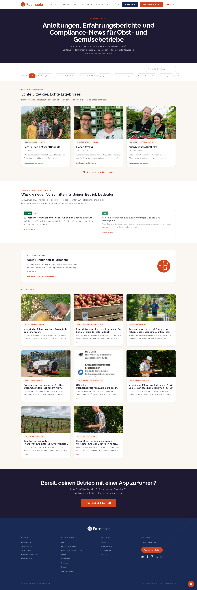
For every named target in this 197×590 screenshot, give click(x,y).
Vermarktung (26, 550)
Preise (89, 4)
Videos (63, 554)
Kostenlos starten (151, 4)
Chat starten (106, 550)
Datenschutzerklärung (168, 583)
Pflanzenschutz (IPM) (87, 76)
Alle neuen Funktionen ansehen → (42, 276)
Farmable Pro (26, 542)
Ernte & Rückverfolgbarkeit (124, 76)
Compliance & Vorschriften (66, 76)
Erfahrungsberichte (45, 76)
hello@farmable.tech (148, 542)
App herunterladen (68, 571)
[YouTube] (142, 556)
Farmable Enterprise (29, 554)
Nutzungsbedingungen (149, 583)
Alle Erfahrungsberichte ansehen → (98, 172)
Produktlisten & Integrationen (72, 550)
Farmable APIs (26, 559)
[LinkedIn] (157, 556)
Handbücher (65, 559)
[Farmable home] (32, 4)
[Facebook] (147, 556)
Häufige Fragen (106, 546)
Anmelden (130, 4)
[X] (161, 556)
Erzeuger (50, 4)
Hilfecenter (105, 542)
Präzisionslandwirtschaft (146, 76)
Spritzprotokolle (104, 76)
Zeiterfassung (26, 546)
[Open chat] (191, 584)
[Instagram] (152, 556)
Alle (32, 76)
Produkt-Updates (166, 76)
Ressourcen (101, 4)
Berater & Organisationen (70, 4)
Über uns (64, 563)
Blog (62, 542)
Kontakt (104, 554)
